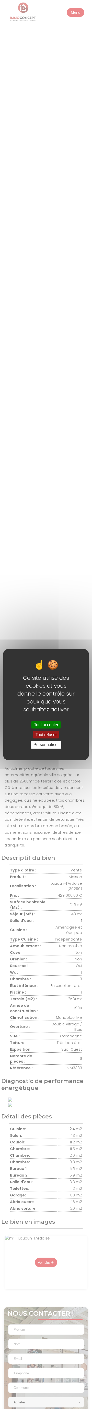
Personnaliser (46, 745)
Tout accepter (46, 725)
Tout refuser (46, 735)
